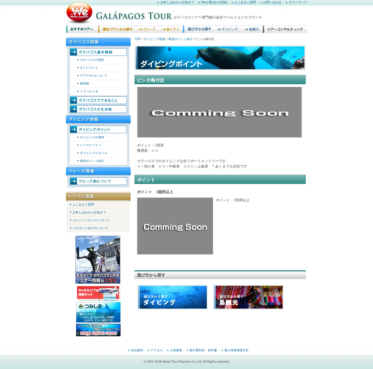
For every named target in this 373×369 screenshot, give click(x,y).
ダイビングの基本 (92, 137)
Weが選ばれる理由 (214, 2)
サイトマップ (298, 2)
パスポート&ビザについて (90, 228)
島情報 (84, 83)
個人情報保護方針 (236, 350)
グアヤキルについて (93, 75)
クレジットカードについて (91, 220)
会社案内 (137, 350)
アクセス (156, 350)
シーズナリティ (90, 145)
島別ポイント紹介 (92, 161)
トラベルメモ (89, 91)
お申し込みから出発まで (177, 2)
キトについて (89, 68)
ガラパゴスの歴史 (92, 60)
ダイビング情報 (154, 39)
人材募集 (176, 350)
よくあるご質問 (245, 2)
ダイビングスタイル (93, 153)
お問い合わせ (272, 2)
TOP (137, 39)
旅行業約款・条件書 (203, 350)
